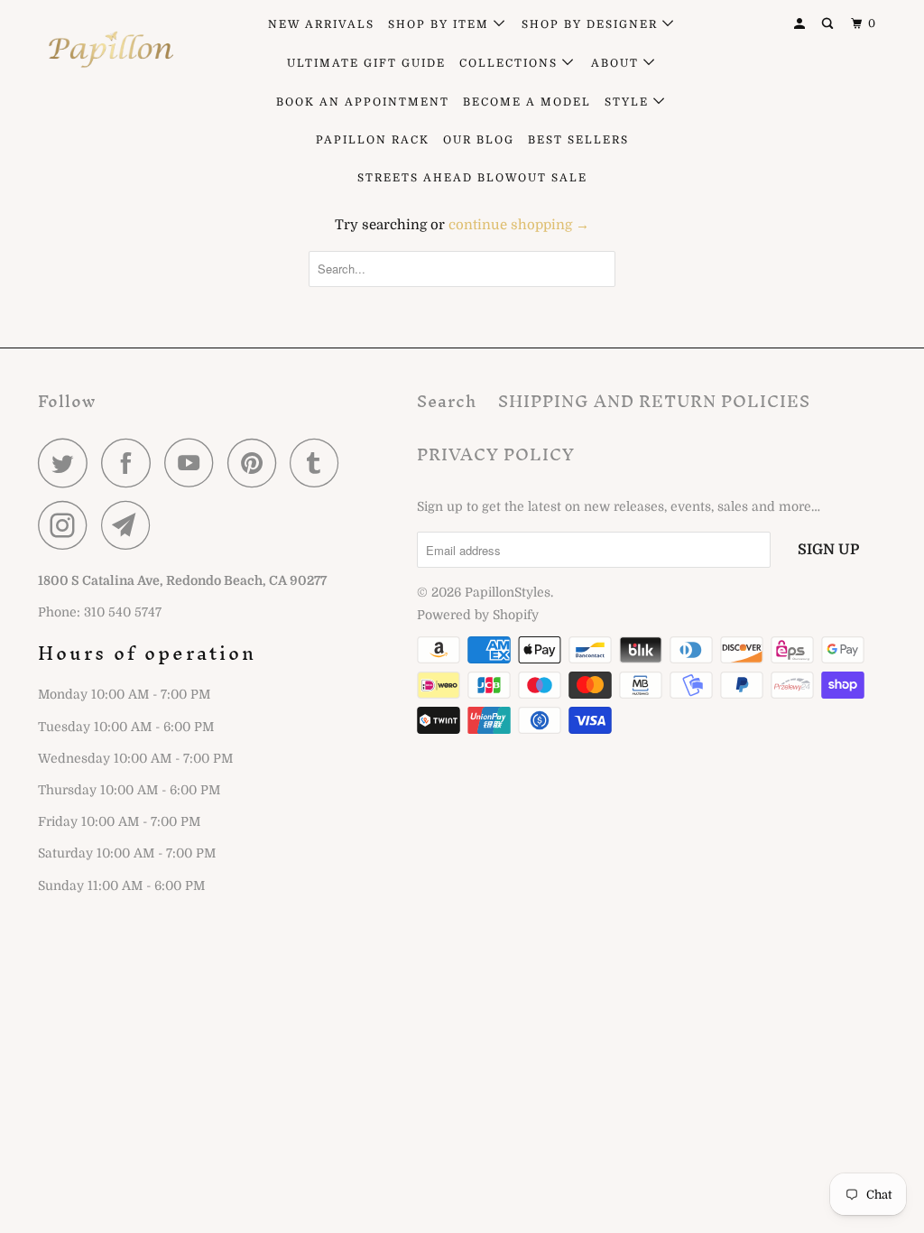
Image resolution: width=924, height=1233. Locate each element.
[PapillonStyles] (110, 50)
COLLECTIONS (510, 63)
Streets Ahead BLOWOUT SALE (472, 178)
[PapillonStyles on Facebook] (131, 462)
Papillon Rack (373, 140)
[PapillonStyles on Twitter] (67, 462)
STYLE (629, 102)
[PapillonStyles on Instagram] (67, 525)
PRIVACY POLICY (496, 454)
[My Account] (801, 24)
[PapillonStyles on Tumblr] (319, 462)
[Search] (829, 24)
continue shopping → (518, 225)
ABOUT (617, 63)
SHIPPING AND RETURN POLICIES (654, 401)
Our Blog (478, 140)
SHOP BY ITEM (441, 24)
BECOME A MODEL (527, 102)
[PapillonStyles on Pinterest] (256, 462)
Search (446, 401)
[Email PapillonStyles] (131, 525)
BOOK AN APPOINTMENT (362, 102)
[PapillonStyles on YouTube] (194, 462)
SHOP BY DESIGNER (592, 24)
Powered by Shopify (478, 614)
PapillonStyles (507, 592)
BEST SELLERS (578, 140)
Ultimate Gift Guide (366, 63)
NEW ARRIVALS (321, 24)
